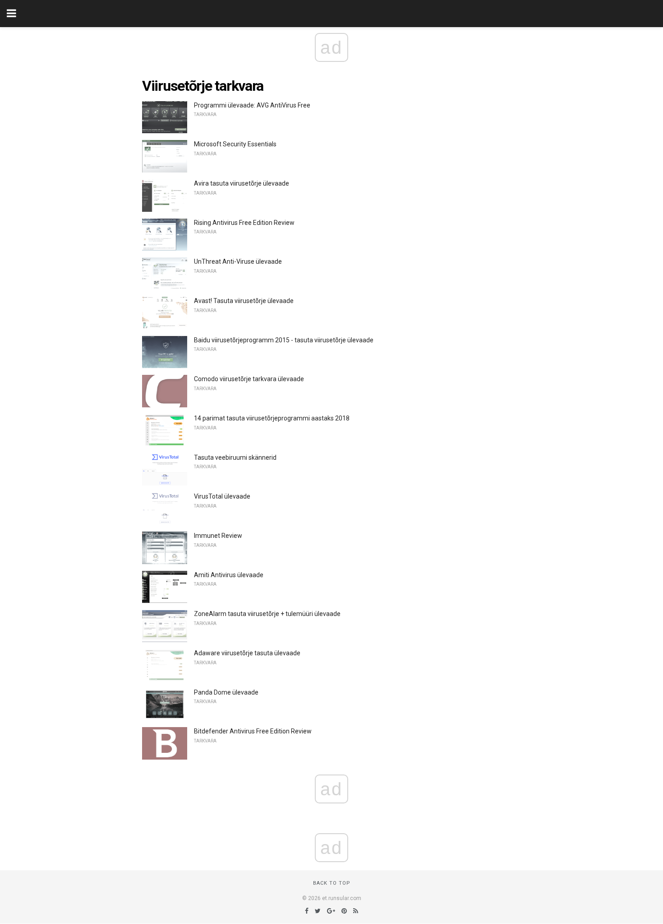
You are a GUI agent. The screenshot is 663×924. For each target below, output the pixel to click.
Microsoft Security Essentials (235, 144)
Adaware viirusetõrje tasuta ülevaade (247, 653)
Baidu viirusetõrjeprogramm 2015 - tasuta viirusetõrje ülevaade (283, 340)
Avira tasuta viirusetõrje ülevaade (241, 183)
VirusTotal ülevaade (222, 496)
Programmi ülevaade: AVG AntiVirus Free (252, 105)
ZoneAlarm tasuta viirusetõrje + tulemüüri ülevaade (267, 613)
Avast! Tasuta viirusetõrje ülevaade (244, 300)
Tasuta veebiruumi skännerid (235, 457)
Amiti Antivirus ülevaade (228, 575)
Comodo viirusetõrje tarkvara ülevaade (249, 379)
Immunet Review (218, 535)
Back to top (331, 883)
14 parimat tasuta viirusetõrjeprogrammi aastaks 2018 (272, 418)
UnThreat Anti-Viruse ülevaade (238, 261)
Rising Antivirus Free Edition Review (244, 222)
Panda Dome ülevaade (226, 692)
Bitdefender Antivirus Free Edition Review (253, 731)
